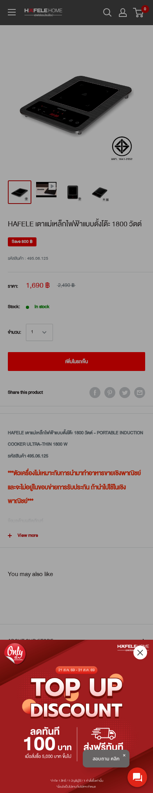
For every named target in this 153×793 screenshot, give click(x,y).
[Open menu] (12, 12)
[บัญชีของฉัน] (123, 12)
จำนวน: (14, 332)
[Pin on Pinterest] (109, 392)
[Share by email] (139, 392)
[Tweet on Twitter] (124, 392)
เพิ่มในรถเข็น (76, 361)
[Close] (140, 652)
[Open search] (107, 12)
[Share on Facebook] (94, 392)
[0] (139, 12)
